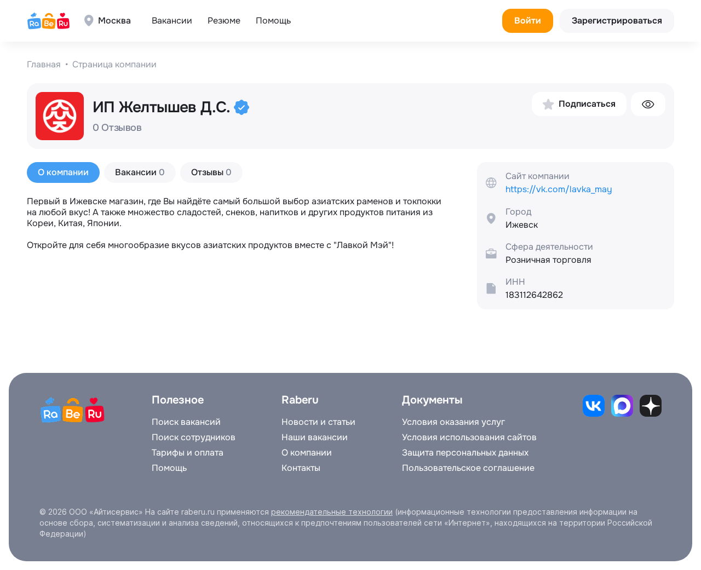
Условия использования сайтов (469, 437)
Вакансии (172, 20)
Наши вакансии (314, 437)
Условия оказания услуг (453, 422)
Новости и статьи (318, 422)
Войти (527, 20)
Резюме (224, 20)
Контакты (300, 468)
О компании (306, 452)
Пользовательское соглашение (468, 468)
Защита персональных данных (465, 452)
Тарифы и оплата (187, 452)
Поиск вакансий (186, 422)
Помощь (273, 20)
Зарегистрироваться (617, 20)
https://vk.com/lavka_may (558, 189)
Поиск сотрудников (193, 437)
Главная (44, 64)
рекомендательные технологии (332, 511)
